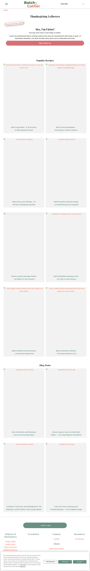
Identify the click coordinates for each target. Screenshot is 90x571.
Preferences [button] (22, 566)
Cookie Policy (10, 544)
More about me (45, 43)
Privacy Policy (10, 541)
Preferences (50, 561)
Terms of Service (10, 547)
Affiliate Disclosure (10, 550)
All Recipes (79, 539)
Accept (79, 561)
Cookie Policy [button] (23, 564)
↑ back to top (45, 525)
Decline (65, 561)
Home (6, 10)
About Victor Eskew (56, 548)
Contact (56, 539)
